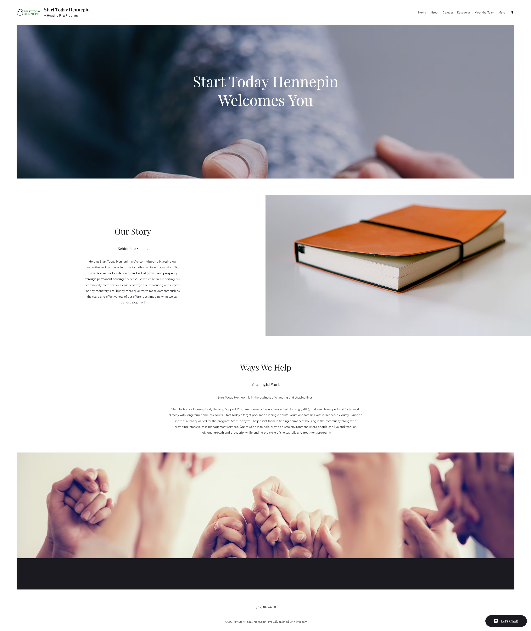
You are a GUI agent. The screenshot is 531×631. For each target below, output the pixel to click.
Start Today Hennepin (67, 9)
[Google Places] (512, 12)
